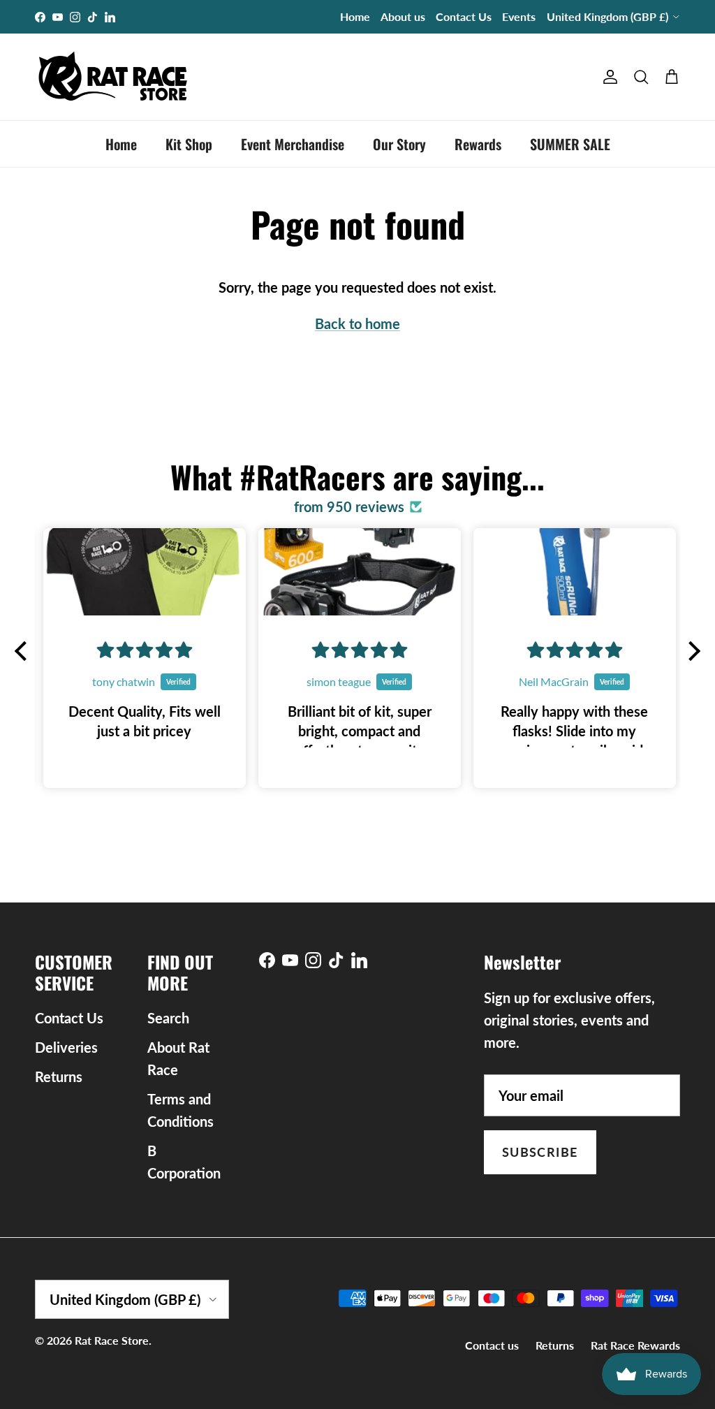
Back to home (357, 323)
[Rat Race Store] (113, 77)
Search (168, 1017)
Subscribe (540, 1152)
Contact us (492, 1345)
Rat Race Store (112, 1340)
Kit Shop (188, 143)
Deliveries (66, 1047)
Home (355, 16)
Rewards (478, 143)
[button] (24, 651)
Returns (58, 1076)
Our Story (399, 143)
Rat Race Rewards (635, 1345)
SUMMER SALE (570, 143)
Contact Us (464, 16)
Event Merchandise (292, 143)
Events (519, 16)
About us (403, 16)
